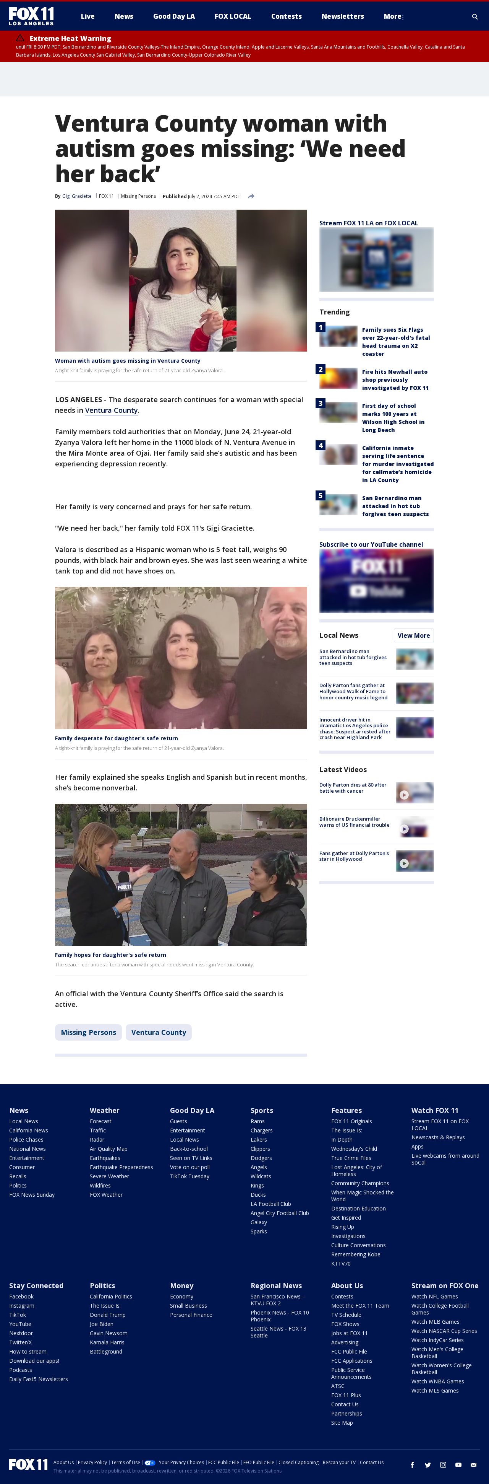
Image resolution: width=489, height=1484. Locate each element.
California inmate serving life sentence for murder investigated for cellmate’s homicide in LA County (398, 464)
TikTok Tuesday (189, 1176)
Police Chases (26, 1139)
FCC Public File (349, 1351)
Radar (97, 1139)
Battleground (106, 1351)
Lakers (259, 1139)
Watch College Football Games (440, 1309)
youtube (458, 1465)
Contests (342, 1296)
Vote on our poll (190, 1167)
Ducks (258, 1194)
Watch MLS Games (435, 1390)
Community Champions (360, 1183)
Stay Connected (36, 1285)
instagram (443, 1465)
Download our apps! (34, 1360)
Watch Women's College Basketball (441, 1369)
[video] (415, 792)
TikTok (17, 1314)
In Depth (342, 1139)
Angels (259, 1167)
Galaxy (259, 1222)
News (18, 1110)
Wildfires (100, 1185)
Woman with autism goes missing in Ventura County (128, 360)
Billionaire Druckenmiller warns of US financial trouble (354, 821)
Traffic (98, 1130)
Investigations (348, 1236)
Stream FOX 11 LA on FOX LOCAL (368, 223)
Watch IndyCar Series (437, 1340)
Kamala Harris (107, 1342)
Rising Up (342, 1226)
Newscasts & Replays (438, 1137)
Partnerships (346, 1413)
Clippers (260, 1148)
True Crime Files (351, 1157)
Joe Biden (101, 1324)
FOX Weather (106, 1194)
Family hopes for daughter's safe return (110, 954)
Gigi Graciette (77, 196)
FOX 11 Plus (346, 1395)
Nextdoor (21, 1333)
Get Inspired (346, 1217)
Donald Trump (108, 1314)
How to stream (28, 1351)
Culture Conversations (358, 1245)
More (393, 16)
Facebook (21, 1296)
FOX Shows (345, 1324)
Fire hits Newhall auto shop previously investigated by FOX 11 (395, 379)
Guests (178, 1121)
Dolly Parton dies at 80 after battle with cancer (353, 787)
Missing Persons (138, 196)
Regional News (276, 1285)
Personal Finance (191, 1314)
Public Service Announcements (351, 1373)
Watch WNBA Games (437, 1381)
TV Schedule (346, 1314)
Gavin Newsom (109, 1333)
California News (28, 1130)
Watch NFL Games (434, 1296)
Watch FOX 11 (434, 1110)
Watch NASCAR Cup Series (444, 1330)
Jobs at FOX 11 (349, 1333)
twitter (428, 1465)
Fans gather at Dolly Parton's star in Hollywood (354, 855)
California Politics (111, 1296)
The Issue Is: (346, 1130)
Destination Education (358, 1208)
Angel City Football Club (280, 1213)
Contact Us (345, 1404)
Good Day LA (192, 1110)
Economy (181, 1296)
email (474, 1465)
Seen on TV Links (191, 1157)
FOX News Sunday (32, 1194)
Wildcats (261, 1176)
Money (181, 1285)
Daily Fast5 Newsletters (38, 1379)
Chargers (262, 1130)
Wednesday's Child (354, 1148)
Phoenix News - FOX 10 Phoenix (280, 1316)
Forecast (101, 1121)
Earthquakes (105, 1157)
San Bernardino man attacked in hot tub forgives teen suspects (395, 506)
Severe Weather (109, 1176)
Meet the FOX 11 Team (360, 1305)
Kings (257, 1185)
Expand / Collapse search (475, 16)
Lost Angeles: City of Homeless (356, 1170)
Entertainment (26, 1157)
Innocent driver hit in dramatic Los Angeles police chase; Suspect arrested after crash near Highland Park (355, 728)
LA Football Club (271, 1203)
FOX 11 (106, 196)
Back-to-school (189, 1148)
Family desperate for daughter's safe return (116, 738)
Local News (338, 635)
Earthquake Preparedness (121, 1167)
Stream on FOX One (445, 1285)
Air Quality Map (109, 1148)
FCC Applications (351, 1360)
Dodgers (261, 1157)
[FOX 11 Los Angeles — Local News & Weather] (34, 16)
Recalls (17, 1176)
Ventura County (111, 410)
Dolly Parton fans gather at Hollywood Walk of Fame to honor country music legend (353, 691)
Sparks (259, 1231)
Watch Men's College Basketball (437, 1353)
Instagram (21, 1305)
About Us (347, 1285)
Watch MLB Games (435, 1321)
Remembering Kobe (356, 1254)
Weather (105, 1110)
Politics (18, 1185)
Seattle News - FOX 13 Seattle (278, 1332)
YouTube (20, 1324)
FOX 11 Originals (351, 1121)
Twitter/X (20, 1342)
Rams (258, 1121)
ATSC (338, 1386)
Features (346, 1110)
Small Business (188, 1305)
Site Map (342, 1422)
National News (27, 1148)
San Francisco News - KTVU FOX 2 (277, 1300)
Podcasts (20, 1369)
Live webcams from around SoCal (445, 1159)
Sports (262, 1110)
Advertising (344, 1342)
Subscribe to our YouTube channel (371, 544)
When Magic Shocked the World (362, 1196)
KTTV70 (341, 1263)
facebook (412, 1465)
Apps (417, 1146)
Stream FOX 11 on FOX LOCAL (440, 1124)
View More (414, 635)
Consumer (22, 1167)
